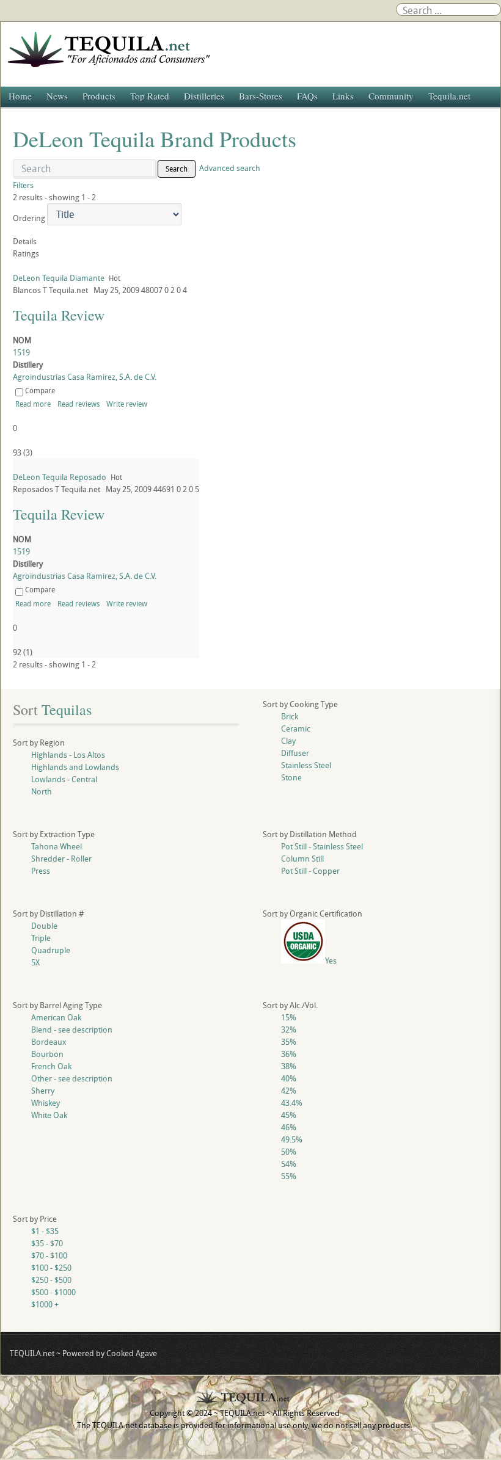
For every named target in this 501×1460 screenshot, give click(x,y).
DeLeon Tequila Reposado (59, 476)
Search (177, 168)
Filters (23, 185)
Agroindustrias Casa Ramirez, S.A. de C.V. (84, 376)
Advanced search (229, 167)
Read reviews (78, 404)
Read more (33, 404)
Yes (331, 960)
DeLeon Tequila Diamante (58, 277)
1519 (21, 352)
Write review (126, 404)
